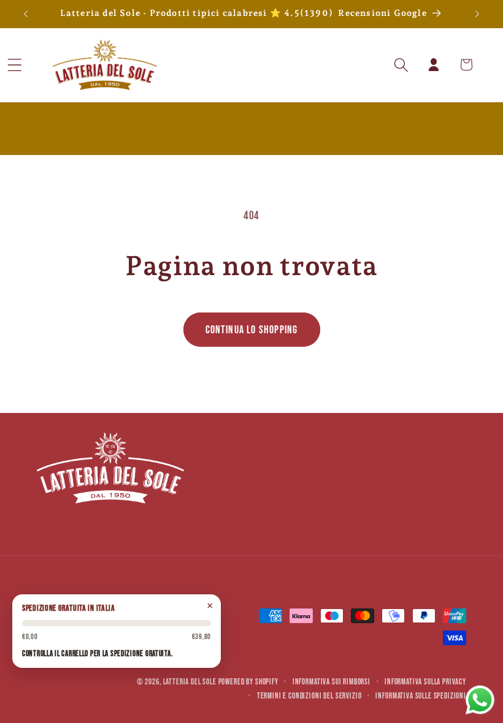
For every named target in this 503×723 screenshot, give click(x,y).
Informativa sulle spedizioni (420, 696)
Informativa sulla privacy (425, 682)
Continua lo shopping (251, 330)
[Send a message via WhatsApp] (480, 700)
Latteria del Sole (190, 682)
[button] (31, 64)
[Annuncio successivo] (477, 14)
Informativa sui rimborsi (332, 682)
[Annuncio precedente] (25, 14)
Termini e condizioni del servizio (309, 696)
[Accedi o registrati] (434, 64)
